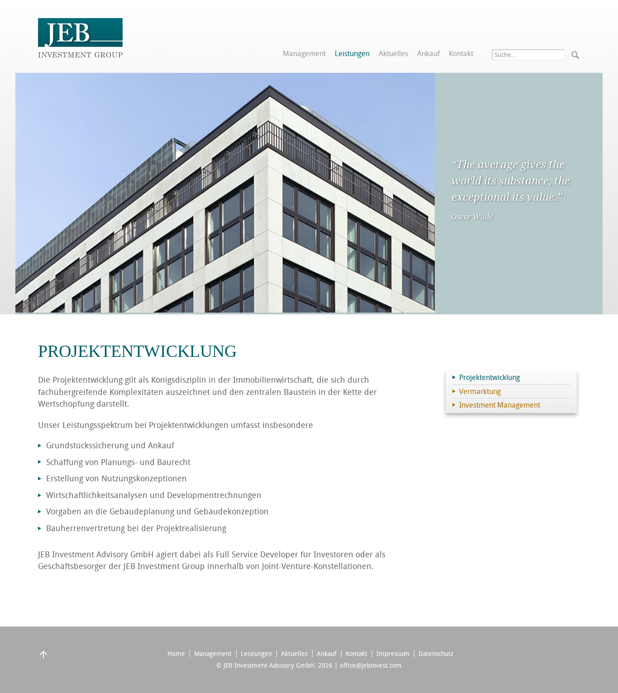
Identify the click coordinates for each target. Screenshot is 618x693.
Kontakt (461, 53)
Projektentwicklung (489, 377)
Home (176, 653)
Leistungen (352, 53)
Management (304, 53)
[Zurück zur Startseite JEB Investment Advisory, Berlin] (80, 55)
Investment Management (499, 405)
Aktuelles (393, 53)
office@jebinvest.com (371, 665)
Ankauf (428, 53)
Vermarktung (480, 391)
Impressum (392, 653)
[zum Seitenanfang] (43, 657)
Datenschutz (435, 653)
